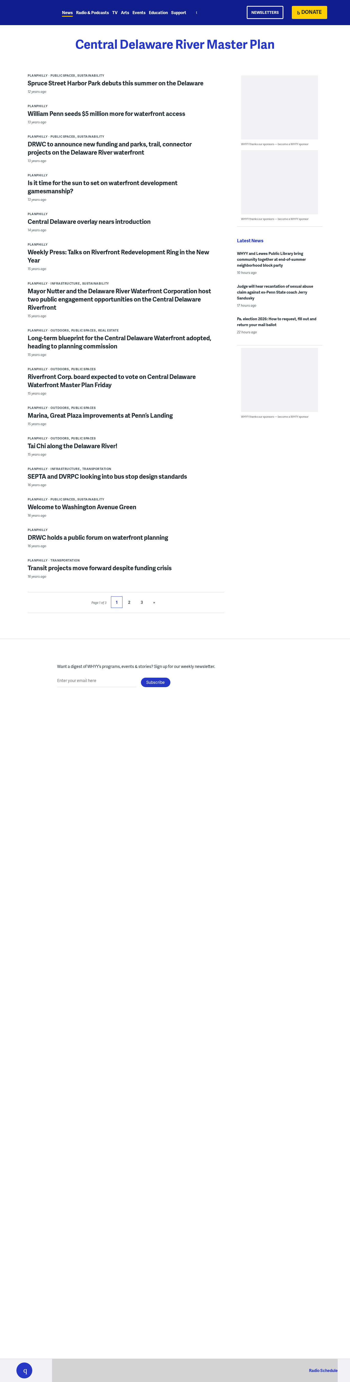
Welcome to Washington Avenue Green (82, 507)
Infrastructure (65, 283)
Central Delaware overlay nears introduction (89, 221)
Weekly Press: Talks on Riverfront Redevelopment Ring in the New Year (118, 256)
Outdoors (59, 330)
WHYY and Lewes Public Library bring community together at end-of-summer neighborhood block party (271, 259)
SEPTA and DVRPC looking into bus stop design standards (107, 476)
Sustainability (90, 75)
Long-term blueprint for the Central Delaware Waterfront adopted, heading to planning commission (119, 342)
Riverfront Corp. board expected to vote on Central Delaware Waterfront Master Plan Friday (112, 380)
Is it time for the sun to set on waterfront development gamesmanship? (103, 186)
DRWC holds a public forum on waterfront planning (98, 537)
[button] (24, 1370)
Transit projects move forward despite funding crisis (100, 568)
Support (178, 12)
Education (158, 12)
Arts (125, 12)
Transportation (96, 469)
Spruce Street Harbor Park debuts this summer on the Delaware (115, 83)
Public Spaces (62, 75)
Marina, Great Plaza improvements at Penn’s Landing (100, 415)
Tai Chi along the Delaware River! (72, 446)
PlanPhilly (37, 75)
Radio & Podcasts (92, 12)
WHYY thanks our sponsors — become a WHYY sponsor (274, 144)
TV (115, 12)
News (67, 12)
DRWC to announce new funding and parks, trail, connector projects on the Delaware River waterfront (110, 148)
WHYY (31, 12)
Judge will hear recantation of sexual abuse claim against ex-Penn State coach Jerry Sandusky (275, 292)
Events (139, 12)
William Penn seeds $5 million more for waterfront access (106, 113)
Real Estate (108, 330)
